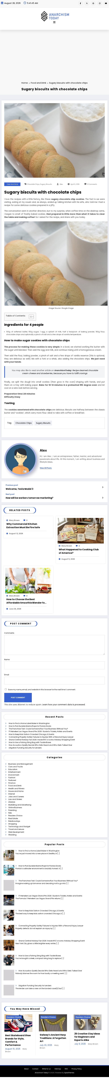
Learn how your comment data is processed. (63, 704)
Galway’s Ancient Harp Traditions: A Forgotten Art (18, 1038)
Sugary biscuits (46, 184)
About (26, 1065)
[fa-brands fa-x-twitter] (87, 3)
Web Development (16, 832)
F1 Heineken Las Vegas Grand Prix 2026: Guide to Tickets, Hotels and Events (40, 731)
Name (7, 659)
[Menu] (54, 22)
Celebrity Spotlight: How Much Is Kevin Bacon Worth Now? (85, 1037)
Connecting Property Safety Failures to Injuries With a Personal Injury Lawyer (41, 737)
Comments (9, 633)
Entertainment (14, 772)
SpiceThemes (69, 1069)
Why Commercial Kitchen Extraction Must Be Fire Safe (23, 525)
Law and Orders (15, 799)
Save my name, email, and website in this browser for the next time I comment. (42, 689)
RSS (66, 1065)
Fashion (11, 777)
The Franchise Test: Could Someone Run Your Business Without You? (38, 729)
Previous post (12, 485)
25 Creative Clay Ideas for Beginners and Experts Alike (52, 1037)
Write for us (46, 1065)
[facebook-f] (80, 3)
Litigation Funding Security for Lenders (25, 748)
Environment (13, 775)
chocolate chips (33, 184)
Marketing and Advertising (19, 805)
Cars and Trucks (15, 766)
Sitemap (57, 1065)
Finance (11, 783)
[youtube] (106, 3)
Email (6, 674)
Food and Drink (12, 184)
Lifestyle (11, 802)
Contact (35, 1065)
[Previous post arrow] (102, 487)
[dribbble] (93, 3)
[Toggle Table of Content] (30, 316)
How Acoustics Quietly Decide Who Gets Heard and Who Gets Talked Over (40, 745)
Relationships (14, 821)
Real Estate (13, 818)
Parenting (12, 810)
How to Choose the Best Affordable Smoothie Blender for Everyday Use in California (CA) (26, 601)
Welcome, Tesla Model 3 (19, 488)
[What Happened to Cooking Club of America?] (81, 530)
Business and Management (20, 764)
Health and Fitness (16, 788)
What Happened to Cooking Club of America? (79, 551)
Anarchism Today (41, 1069)
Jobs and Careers (16, 796)
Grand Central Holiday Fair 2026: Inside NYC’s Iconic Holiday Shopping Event (42, 739)
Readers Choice (15, 815)
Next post (10, 494)
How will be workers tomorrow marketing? (29, 497)
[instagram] (100, 3)
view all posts (46, 468)
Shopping (12, 824)
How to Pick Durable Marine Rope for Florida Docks (30, 726)
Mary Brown (14, 520)
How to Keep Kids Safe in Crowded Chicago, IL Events (31, 734)
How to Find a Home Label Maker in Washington (29, 723)
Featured (12, 780)
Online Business (15, 807)
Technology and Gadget (19, 826)
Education (12, 769)
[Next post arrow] (102, 497)
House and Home (15, 791)
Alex (61, 184)
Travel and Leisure (16, 829)
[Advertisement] (54, 51)
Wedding (12, 835)
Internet (11, 794)
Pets (10, 813)
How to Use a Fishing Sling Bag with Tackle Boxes (30, 742)
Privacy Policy (77, 1065)
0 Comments (92, 184)
